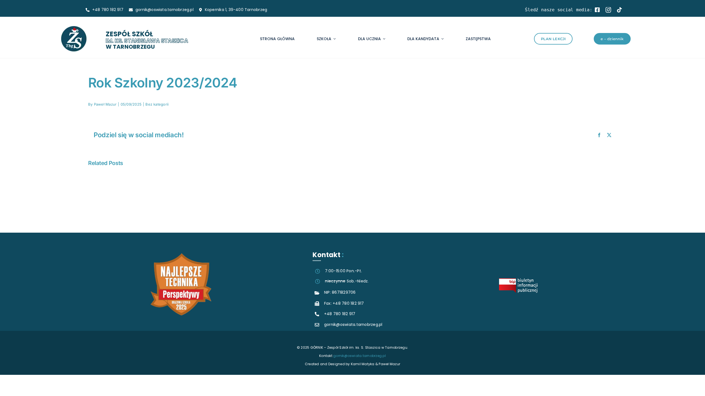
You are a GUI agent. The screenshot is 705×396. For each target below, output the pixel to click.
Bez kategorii (157, 104)
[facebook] (597, 10)
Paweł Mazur (105, 104)
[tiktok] (619, 10)
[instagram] (608, 10)
